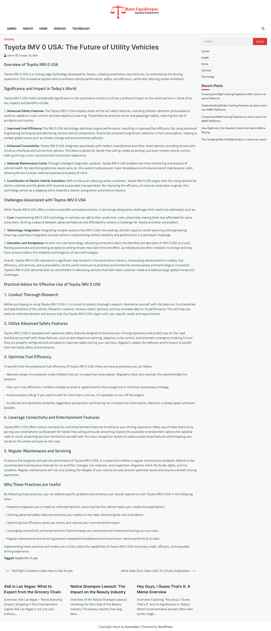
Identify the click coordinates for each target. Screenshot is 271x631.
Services (60, 28)
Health (28, 28)
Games (11, 28)
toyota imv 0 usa (26, 558)
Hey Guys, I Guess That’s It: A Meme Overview (163, 589)
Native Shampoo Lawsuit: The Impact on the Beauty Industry (98, 589)
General (9, 39)
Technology (81, 28)
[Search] (263, 29)
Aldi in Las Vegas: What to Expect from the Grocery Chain (32, 589)
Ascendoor (132, 626)
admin (10, 55)
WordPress (165, 626)
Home (43, 28)
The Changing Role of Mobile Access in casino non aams (233, 139)
